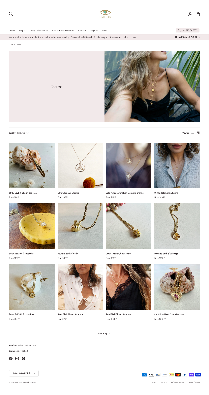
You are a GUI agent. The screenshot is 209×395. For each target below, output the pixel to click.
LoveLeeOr (18, 382)
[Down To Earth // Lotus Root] (32, 287)
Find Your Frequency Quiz (63, 30)
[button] (198, 14)
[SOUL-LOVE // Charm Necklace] (32, 165)
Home (12, 30)
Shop (21, 30)
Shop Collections (38, 30)
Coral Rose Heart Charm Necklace (169, 314)
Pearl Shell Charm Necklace (118, 314)
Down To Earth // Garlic (68, 253)
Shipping (164, 382)
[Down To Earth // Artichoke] (32, 226)
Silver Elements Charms (68, 192)
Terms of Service (194, 382)
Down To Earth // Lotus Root (22, 314)
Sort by (12, 132)
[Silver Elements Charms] (80, 165)
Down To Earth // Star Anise (118, 253)
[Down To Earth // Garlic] (80, 226)
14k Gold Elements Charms (166, 192)
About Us (82, 30)
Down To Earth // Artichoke (21, 253)
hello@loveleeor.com (26, 345)
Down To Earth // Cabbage (166, 253)
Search (154, 382)
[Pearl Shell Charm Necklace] (129, 287)
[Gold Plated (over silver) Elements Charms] (129, 165)
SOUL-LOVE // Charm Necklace (23, 192)
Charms (18, 44)
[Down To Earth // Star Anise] (129, 226)
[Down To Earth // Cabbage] (177, 226)
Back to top (103, 333)
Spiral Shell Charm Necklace (70, 314)
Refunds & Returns (177, 382)
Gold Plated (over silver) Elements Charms (125, 192)
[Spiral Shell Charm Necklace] (80, 287)
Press (104, 30)
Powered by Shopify (29, 382)
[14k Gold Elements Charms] (177, 165)
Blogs (92, 30)
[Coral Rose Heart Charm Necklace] (177, 287)
